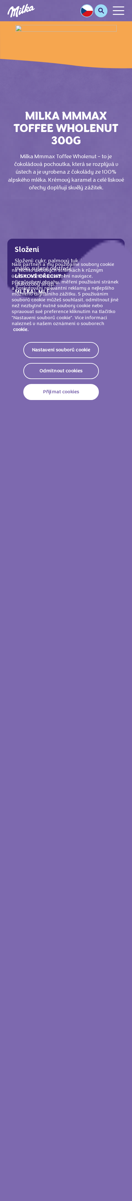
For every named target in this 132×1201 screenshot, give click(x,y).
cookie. (21, 329)
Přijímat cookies (61, 392)
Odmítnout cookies (61, 371)
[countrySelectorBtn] (86, 10)
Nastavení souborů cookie (61, 350)
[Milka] (21, 11)
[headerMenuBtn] (118, 10)
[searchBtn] (101, 10)
